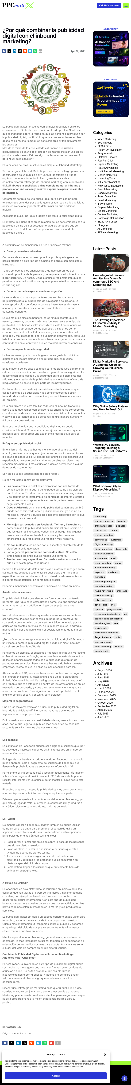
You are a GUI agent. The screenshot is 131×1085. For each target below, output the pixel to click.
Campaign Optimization (110, 218)
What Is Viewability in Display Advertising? (107, 488)
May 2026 (103, 681)
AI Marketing (104, 228)
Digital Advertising (104, 544)
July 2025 (102, 713)
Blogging (102, 225)
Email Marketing (106, 200)
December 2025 (106, 695)
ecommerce (101, 558)
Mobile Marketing (107, 175)
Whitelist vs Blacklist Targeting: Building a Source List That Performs (110, 448)
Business (120, 525)
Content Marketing (107, 214)
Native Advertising (107, 167)
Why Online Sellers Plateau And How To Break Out (110, 408)
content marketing (104, 535)
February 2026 (105, 692)
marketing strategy (104, 586)
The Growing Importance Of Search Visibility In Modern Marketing (109, 323)
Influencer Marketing (108, 182)
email (113, 558)
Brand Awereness (107, 221)
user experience (103, 642)
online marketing (103, 600)
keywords (99, 572)
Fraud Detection (106, 196)
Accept (56, 1075)
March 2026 (104, 688)
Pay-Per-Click (105, 160)
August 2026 (104, 670)
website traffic (102, 651)
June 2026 (103, 677)
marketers (113, 572)
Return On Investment (109, 150)
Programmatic (105, 153)
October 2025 (105, 702)
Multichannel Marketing (110, 171)
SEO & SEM (104, 146)
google (118, 563)
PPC (113, 604)
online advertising (103, 595)
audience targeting (104, 521)
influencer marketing (105, 567)
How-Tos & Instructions (110, 185)
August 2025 (104, 710)
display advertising (104, 553)
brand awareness (103, 525)
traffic (117, 637)
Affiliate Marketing (107, 232)
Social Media (104, 142)
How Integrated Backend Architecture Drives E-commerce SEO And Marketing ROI (109, 279)
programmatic (114, 609)
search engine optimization (108, 618)
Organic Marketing (107, 164)
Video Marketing (106, 139)
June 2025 (103, 717)
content (113, 530)
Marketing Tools (106, 178)
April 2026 (103, 684)
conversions (101, 539)
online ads (122, 591)
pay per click (101, 604)
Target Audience (103, 637)
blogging (121, 521)
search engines (102, 623)
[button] (105, 1054)
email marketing (103, 563)
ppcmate (99, 609)
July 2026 (102, 674)
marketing (100, 577)
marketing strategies (105, 581)
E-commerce (104, 203)
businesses (100, 530)
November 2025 (106, 699)
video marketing (103, 646)
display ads (121, 549)
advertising (100, 516)
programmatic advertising (107, 614)
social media (101, 628)
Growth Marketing (107, 189)
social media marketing (106, 632)
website (118, 646)
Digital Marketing (107, 211)
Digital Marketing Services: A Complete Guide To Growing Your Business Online (110, 366)
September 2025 (106, 706)
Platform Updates (107, 157)
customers (116, 539)
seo (116, 623)
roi (125, 614)
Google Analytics (107, 193)
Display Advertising (108, 207)
